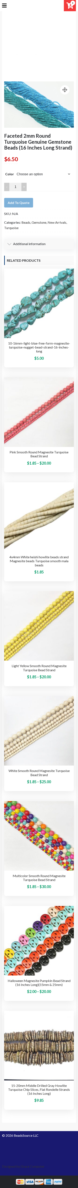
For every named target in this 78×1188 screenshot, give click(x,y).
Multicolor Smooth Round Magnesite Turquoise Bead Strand (39, 878)
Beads (25, 222)
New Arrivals (57, 222)
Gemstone (39, 222)
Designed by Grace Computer (23, 1166)
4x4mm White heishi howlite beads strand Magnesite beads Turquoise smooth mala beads (39, 561)
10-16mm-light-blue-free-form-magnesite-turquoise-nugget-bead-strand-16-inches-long (39, 347)
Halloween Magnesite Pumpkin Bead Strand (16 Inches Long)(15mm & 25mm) (39, 983)
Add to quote (19, 203)
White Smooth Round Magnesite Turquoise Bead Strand (39, 773)
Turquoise (11, 228)
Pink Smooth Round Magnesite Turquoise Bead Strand (39, 454)
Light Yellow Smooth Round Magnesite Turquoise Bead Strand (39, 668)
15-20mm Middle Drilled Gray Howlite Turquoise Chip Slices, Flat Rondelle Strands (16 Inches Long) (39, 1089)
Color (9, 174)
